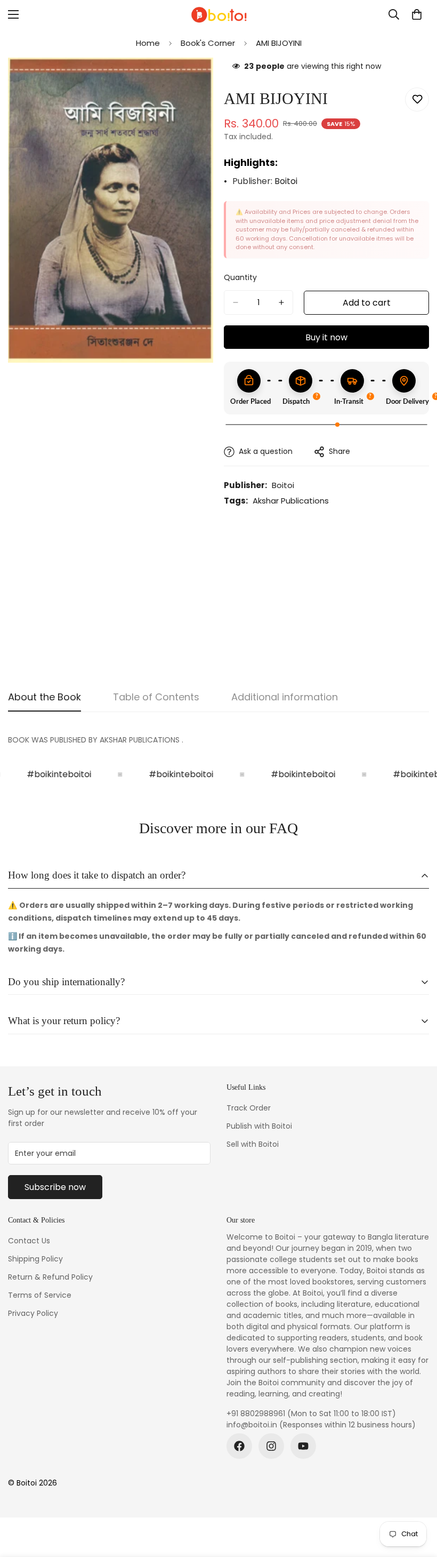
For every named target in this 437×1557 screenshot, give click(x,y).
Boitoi (285, 181)
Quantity (240, 277)
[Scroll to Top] (416, 1499)
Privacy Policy (33, 1313)
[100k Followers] (271, 1446)
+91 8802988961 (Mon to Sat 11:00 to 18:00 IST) (311, 1413)
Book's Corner (208, 43)
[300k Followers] (239, 1446)
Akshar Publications (291, 500)
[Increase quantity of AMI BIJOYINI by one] (281, 302)
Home (148, 43)
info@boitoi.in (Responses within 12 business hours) (321, 1424)
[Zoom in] (196, 80)
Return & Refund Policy (50, 1277)
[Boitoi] (218, 14)
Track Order (248, 1108)
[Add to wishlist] (417, 99)
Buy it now (326, 337)
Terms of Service (39, 1295)
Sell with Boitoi (252, 1144)
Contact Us (29, 1240)
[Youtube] (303, 1446)
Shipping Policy (35, 1258)
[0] (416, 14)
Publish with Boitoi (259, 1126)
